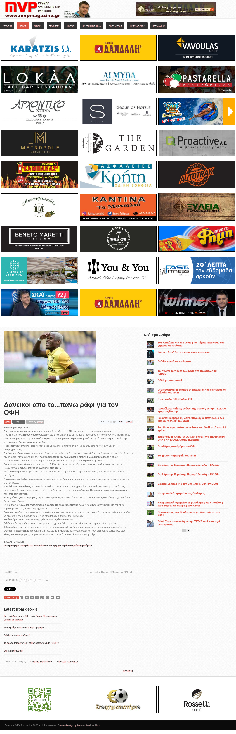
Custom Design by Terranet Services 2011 (79, 725)
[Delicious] (27, 597)
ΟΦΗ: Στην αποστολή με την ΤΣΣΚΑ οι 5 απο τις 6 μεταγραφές (189, 523)
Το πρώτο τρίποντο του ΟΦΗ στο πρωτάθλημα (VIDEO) (31, 643)
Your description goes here (62, 10)
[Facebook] (21, 597)
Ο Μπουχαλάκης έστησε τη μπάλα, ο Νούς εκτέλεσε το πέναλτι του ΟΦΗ (192, 391)
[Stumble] (37, 597)
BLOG (8, 422)
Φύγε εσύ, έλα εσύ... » (67, 661)
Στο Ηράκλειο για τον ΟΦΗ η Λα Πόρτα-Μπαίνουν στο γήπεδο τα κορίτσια (191, 344)
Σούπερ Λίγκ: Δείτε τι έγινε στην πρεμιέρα (24, 627)
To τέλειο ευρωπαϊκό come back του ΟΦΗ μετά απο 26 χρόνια (192, 429)
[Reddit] (47, 597)
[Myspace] (52, 597)
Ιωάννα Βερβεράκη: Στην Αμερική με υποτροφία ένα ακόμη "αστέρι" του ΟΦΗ (191, 419)
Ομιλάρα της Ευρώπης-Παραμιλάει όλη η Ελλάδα (188, 464)
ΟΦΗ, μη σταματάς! (13, 650)
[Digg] (32, 597)
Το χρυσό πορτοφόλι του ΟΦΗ (177, 455)
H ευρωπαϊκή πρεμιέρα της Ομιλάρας (181, 493)
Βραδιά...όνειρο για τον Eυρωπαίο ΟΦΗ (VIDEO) (188, 483)
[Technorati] (42, 597)
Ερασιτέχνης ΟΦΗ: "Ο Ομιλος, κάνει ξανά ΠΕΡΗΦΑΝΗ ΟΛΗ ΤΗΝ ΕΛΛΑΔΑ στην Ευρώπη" (191, 438)
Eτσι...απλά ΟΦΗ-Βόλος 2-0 (175, 399)
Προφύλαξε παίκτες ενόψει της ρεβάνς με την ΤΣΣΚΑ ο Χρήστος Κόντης (192, 410)
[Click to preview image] (50, 363)
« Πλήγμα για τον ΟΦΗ (41, 661)
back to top (128, 670)
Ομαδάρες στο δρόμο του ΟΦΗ (177, 446)
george (40, 422)
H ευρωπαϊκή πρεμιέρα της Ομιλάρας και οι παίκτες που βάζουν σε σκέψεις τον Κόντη (190, 504)
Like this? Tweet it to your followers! (58, 597)
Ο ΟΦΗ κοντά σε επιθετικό (17, 635)
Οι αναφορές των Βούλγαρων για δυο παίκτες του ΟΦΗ (189, 513)
